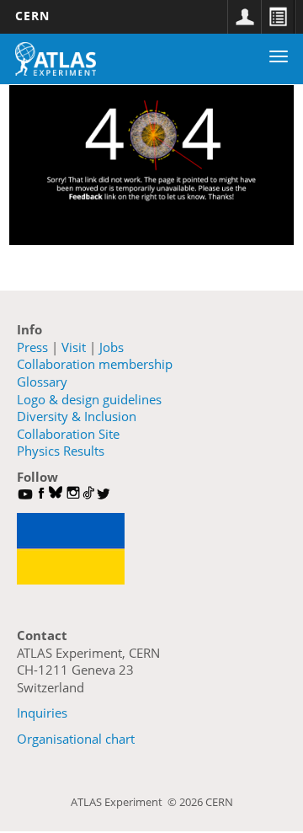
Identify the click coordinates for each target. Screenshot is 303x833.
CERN (32, 16)
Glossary (42, 381)
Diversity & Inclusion (76, 416)
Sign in (244, 17)
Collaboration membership (95, 363)
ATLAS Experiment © (125, 801)
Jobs (111, 347)
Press (32, 347)
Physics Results (60, 450)
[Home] (55, 59)
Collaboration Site (68, 433)
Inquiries (42, 712)
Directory (278, 17)
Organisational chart (76, 738)
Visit (73, 347)
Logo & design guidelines (89, 399)
